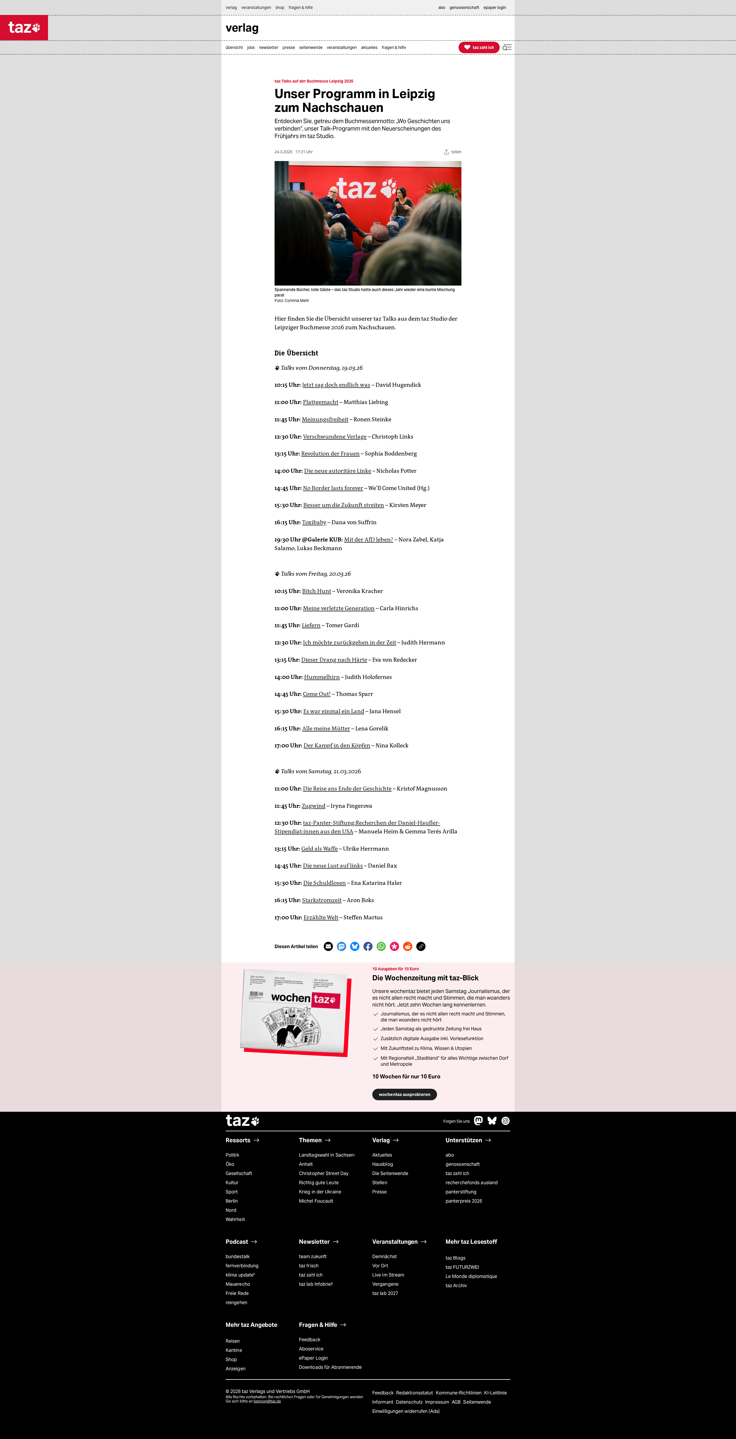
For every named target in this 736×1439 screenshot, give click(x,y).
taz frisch (309, 1266)
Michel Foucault (316, 1201)
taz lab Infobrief (316, 1284)
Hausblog (382, 1164)
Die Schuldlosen (324, 882)
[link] (236, 47)
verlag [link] (231, 7)
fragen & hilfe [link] (301, 7)
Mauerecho (238, 1284)
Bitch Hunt (316, 591)
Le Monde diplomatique (471, 1276)
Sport (232, 1192)
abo (450, 1155)
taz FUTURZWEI (462, 1267)
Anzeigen (236, 1369)
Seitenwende (477, 1402)
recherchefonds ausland (472, 1183)
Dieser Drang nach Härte (334, 659)
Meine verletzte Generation (339, 608)
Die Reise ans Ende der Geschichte (347, 788)
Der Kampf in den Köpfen (337, 745)
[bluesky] (492, 1123)
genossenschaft (463, 1164)
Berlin (232, 1201)
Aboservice (311, 1349)
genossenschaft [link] (464, 7)
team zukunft (313, 1257)
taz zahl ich (457, 1173)
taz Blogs (455, 1258)
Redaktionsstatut (415, 1393)
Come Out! (317, 693)
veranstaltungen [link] (256, 7)
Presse (379, 1192)
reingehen (236, 1303)
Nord (231, 1210)
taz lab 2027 (385, 1293)
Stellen (379, 1183)
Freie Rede (237, 1293)
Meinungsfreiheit (325, 419)
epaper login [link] (495, 7)
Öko (230, 1164)
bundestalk (238, 1257)
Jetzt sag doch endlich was (336, 384)
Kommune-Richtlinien (459, 1393)
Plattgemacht (320, 402)
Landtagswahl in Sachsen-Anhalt (327, 1159)
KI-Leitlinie (495, 1393)
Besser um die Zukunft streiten (343, 505)
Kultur (232, 1183)
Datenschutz (410, 1402)
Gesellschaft (239, 1173)
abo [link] (441, 7)
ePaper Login (313, 1358)
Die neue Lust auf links (333, 865)
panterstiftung (461, 1192)
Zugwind (313, 805)
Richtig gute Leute (319, 1183)
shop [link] (279, 7)
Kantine (234, 1350)
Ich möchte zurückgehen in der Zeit (349, 642)
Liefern (311, 625)
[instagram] (505, 1123)
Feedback (309, 1340)
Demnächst (384, 1257)
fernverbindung (242, 1266)
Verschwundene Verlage (335, 436)
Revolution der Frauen (330, 453)
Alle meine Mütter (326, 728)
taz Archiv (456, 1286)
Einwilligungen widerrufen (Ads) (406, 1411)
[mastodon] (478, 1123)
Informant (383, 1402)
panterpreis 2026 (464, 1201)
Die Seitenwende (390, 1173)
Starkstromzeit (322, 900)
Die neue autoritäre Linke (337, 470)
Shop (231, 1359)
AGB (457, 1402)
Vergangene (385, 1284)
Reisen (233, 1341)
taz (243, 1121)
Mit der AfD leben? (368, 539)
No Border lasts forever (333, 488)
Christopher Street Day (323, 1173)
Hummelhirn (322, 676)
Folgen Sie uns (456, 1121)
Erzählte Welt (321, 917)
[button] (507, 48)
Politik (232, 1155)
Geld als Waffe (319, 848)
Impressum (437, 1402)
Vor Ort (380, 1266)
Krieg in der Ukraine (320, 1192)
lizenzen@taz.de (267, 1401)
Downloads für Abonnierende (330, 1367)
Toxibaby (314, 522)
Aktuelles (382, 1155)
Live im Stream (388, 1275)
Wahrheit (235, 1219)
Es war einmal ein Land (333, 711)
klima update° (240, 1275)
